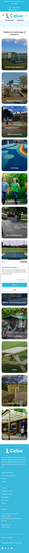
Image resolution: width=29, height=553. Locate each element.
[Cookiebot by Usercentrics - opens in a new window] (20, 262)
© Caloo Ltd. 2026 (7, 537)
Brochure (4, 503)
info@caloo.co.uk (6, 525)
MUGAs (4, 482)
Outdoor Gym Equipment (9, 475)
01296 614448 (6, 527)
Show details (20, 279)
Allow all (14, 284)
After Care (4, 500)
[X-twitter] (8, 548)
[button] (3, 15)
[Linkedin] (2, 548)
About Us (4, 488)
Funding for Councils (7, 491)
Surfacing (4, 478)
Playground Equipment (8, 472)
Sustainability (5, 497)
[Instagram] (5, 548)
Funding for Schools (7, 494)
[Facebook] (11, 548)
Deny (14, 289)
